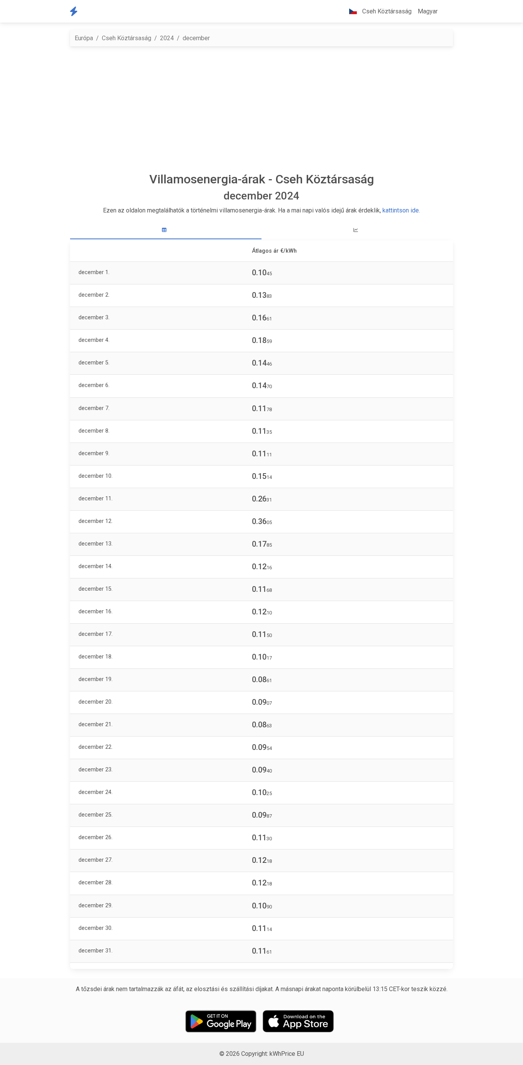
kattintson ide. (401, 210)
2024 (167, 38)
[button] (447, 11)
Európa (84, 38)
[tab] (166, 230)
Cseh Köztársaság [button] (386, 11)
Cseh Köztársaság (126, 38)
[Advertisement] (266, 109)
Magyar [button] (428, 11)
